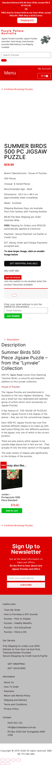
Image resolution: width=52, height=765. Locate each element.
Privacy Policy (11, 708)
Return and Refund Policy (17, 695)
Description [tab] (13, 339)
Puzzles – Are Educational (17, 627)
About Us (9, 682)
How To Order (11, 686)
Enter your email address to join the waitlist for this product (23, 305)
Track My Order (12, 609)
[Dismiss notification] (14, 295)
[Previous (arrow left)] (2, 764)
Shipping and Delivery (15, 700)
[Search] (4, 60)
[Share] (13, 760)
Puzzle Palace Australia (12, 32)
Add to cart (12, 510)
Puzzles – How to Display (17, 618)
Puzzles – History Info (15, 632)
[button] (10, 73)
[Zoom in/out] (2, 760)
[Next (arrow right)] (7, 764)
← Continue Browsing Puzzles (17, 89)
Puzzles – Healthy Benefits (18, 623)
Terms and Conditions (15, 704)
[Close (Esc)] (18, 760)
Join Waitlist (13, 316)
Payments (9, 691)
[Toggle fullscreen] (7, 760)
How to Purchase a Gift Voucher (21, 614)
